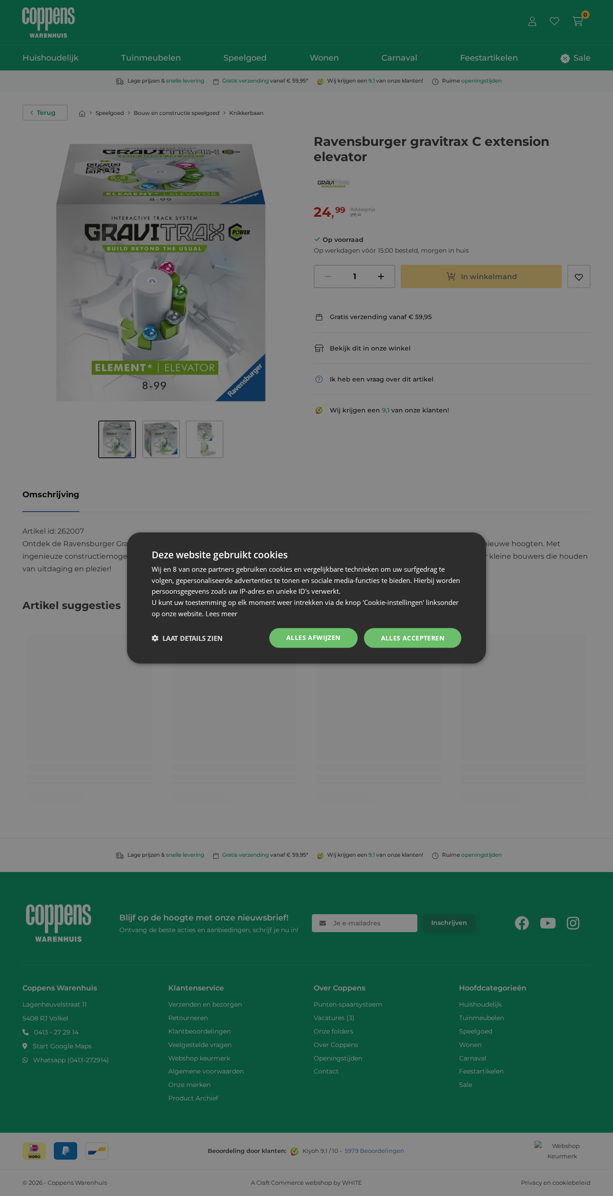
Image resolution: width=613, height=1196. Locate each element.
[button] (187, 638)
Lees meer (221, 613)
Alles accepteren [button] (412, 637)
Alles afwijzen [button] (313, 637)
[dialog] (306, 598)
